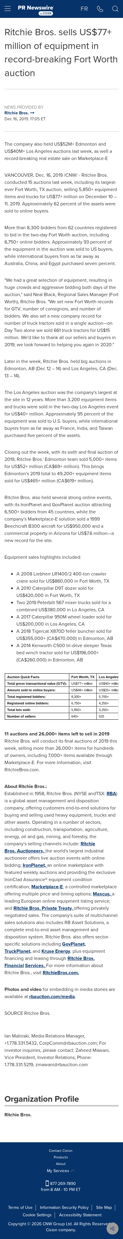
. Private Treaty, (43, 908)
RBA (111, 793)
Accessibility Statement (80, 1215)
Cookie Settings (37, 1215)
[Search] (115, 9)
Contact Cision (61, 1150)
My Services (58, 1171)
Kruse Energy (55, 951)
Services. (35, 965)
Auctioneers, (31, 850)
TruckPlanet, (17, 951)
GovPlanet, (74, 944)
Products (61, 1157)
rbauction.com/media (52, 996)
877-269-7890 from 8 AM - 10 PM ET (61, 1186)
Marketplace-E (47, 886)
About (61, 1163)
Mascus (102, 893)
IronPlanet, (35, 865)
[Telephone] (100, 9)
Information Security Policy (64, 1207)
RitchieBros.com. (61, 972)
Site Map (104, 1207)
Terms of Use (20, 1207)
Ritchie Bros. (18, 1114)
